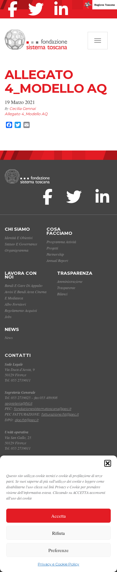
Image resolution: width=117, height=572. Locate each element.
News (12, 329)
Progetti (52, 247)
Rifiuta (58, 533)
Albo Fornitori (15, 304)
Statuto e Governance (21, 243)
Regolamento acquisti (21, 310)
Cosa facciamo (59, 231)
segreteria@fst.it (18, 403)
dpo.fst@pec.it (26, 420)
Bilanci (62, 293)
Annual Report (57, 260)
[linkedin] (62, 1)
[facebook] (14, 1)
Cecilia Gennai (22, 108)
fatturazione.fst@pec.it (60, 414)
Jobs (8, 316)
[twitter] (37, 1)
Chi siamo (17, 229)
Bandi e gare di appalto (23, 285)
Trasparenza (74, 273)
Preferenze (58, 550)
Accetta (58, 516)
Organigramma (16, 250)
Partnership (55, 254)
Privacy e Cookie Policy (58, 564)
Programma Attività (61, 241)
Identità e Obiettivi (18, 237)
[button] (108, 463)
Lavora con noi (21, 275)
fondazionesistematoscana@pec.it (42, 409)
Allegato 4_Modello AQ (26, 113)
